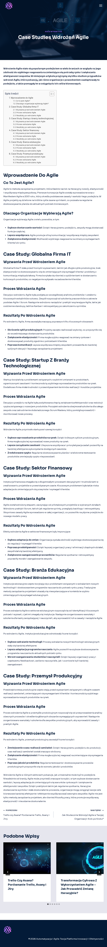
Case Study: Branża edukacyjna (25, 142)
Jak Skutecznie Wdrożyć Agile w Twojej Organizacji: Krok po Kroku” (83, 814)
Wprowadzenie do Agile (22, 98)
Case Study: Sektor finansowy (25, 130)
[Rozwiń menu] (101, 5)
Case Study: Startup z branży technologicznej (32, 118)
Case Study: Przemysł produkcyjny (27, 154)
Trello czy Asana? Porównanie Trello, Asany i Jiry (26, 814)
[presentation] (27, 858)
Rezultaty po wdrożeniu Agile (28, 115)
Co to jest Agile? (23, 101)
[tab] (48, 904)
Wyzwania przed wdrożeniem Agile (30, 110)
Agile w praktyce (53, 32)
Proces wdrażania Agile (26, 113)
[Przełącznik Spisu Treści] (50, 94)
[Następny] (99, 872)
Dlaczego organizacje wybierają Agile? (32, 104)
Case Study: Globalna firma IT (25, 107)
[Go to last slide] (8, 872)
